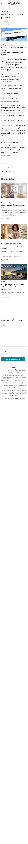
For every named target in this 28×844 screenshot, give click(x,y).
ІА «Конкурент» (6, 81)
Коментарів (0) (5, 167)
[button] (3, 3)
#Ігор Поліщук (4, 163)
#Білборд (3, 161)
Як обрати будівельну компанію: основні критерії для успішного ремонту (13, 205)
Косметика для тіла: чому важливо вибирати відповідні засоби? (12, 245)
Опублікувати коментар (12, 359)
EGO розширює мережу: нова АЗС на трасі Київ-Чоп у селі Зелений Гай (12, 286)
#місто (19, 161)
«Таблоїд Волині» (16, 398)
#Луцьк (14, 161)
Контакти (14, 367)
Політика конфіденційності (14, 369)
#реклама (9, 161)
